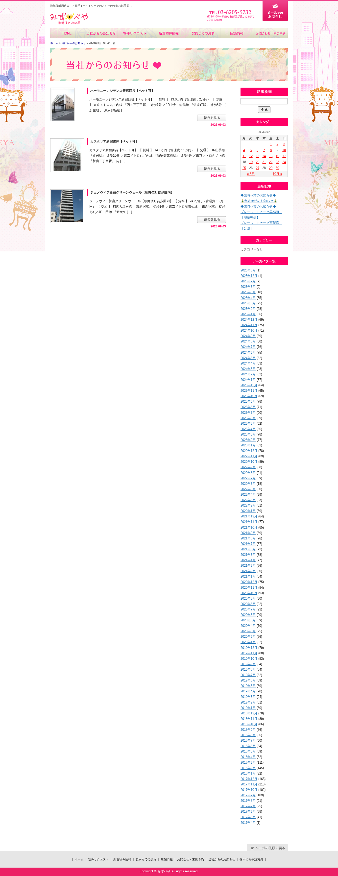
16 (277, 156)
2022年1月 (248, 511)
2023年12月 (249, 385)
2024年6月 (248, 352)
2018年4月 (248, 757)
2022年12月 (249, 451)
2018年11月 (249, 719)
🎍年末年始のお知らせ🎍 (259, 201)
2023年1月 (248, 445)
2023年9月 (248, 401)
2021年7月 (248, 544)
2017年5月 (248, 817)
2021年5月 (248, 555)
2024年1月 (248, 380)
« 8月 (251, 174)
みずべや (69, 18)
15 (270, 156)
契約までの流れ (203, 33)
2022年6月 (248, 484)
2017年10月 (249, 790)
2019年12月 (249, 648)
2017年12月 (249, 779)
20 (257, 162)
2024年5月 (248, 358)
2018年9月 (248, 729)
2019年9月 (248, 664)
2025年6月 (248, 287)
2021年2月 (248, 571)
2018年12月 (249, 713)
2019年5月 (248, 686)
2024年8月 (248, 341)
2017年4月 (248, 823)
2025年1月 (248, 314)
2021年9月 (248, 533)
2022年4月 (248, 494)
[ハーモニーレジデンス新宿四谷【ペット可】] (62, 104)
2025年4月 (248, 298)
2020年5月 (248, 620)
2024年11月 (249, 325)
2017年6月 (248, 811)
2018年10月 (249, 724)
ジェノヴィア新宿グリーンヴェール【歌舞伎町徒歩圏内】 (132, 192)
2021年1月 (248, 576)
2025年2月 (248, 309)
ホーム (67, 33)
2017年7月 (248, 806)
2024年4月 (248, 363)
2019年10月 (249, 658)
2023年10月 (249, 396)
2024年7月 (248, 347)
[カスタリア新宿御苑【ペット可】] (67, 155)
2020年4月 (248, 626)
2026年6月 (248, 270)
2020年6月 (248, 615)
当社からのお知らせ (101, 33)
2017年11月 (249, 784)
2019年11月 (249, 653)
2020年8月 (248, 604)
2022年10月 (249, 461)
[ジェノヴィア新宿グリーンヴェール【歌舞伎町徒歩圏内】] (67, 206)
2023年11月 (249, 390)
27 (257, 168)
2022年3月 (248, 500)
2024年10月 (249, 330)
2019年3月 (248, 697)
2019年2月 (248, 702)
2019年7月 (248, 675)
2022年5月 (248, 489)
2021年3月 (248, 565)
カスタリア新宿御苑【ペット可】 (114, 141)
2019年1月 (248, 708)
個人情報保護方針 (251, 859)
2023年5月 (248, 423)
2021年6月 (248, 549)
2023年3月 (248, 434)
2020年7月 (248, 609)
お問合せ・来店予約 (271, 33)
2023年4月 (248, 429)
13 (257, 156)
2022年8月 (248, 473)
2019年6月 (248, 680)
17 (284, 156)
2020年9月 (248, 598)
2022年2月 (248, 505)
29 (270, 168)
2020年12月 (249, 582)
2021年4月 (248, 560)
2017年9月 (248, 795)
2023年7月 (248, 412)
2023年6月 (248, 418)
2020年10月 (249, 593)
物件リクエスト (135, 33)
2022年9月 (248, 467)
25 (244, 168)
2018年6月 (248, 746)
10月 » (277, 174)
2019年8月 (248, 669)
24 (284, 162)
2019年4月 (248, 691)
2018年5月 (248, 751)
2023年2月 (248, 440)
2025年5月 (248, 292)
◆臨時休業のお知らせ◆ (258, 195)
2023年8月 (248, 407)
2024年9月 (248, 336)
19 (251, 162)
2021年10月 (249, 527)
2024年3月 (248, 369)
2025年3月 (248, 303)
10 (284, 150)
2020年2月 (248, 636)
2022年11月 (249, 456)
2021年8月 (248, 538)
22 (270, 162)
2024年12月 (249, 319)
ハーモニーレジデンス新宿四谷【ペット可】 (122, 91)
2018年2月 (248, 768)
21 (264, 162)
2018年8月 (248, 735)
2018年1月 (248, 773)
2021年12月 (249, 516)
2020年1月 (248, 642)
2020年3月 (248, 631)
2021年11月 (249, 522)
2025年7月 (248, 281)
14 (264, 156)
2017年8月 (248, 801)
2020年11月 (249, 587)
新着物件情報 (169, 33)
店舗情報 (237, 33)
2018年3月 (248, 762)
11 (244, 156)
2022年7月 (248, 478)
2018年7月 (248, 740)
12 (251, 156)
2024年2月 (248, 374)
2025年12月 (249, 276)
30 (277, 168)
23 (277, 162)
